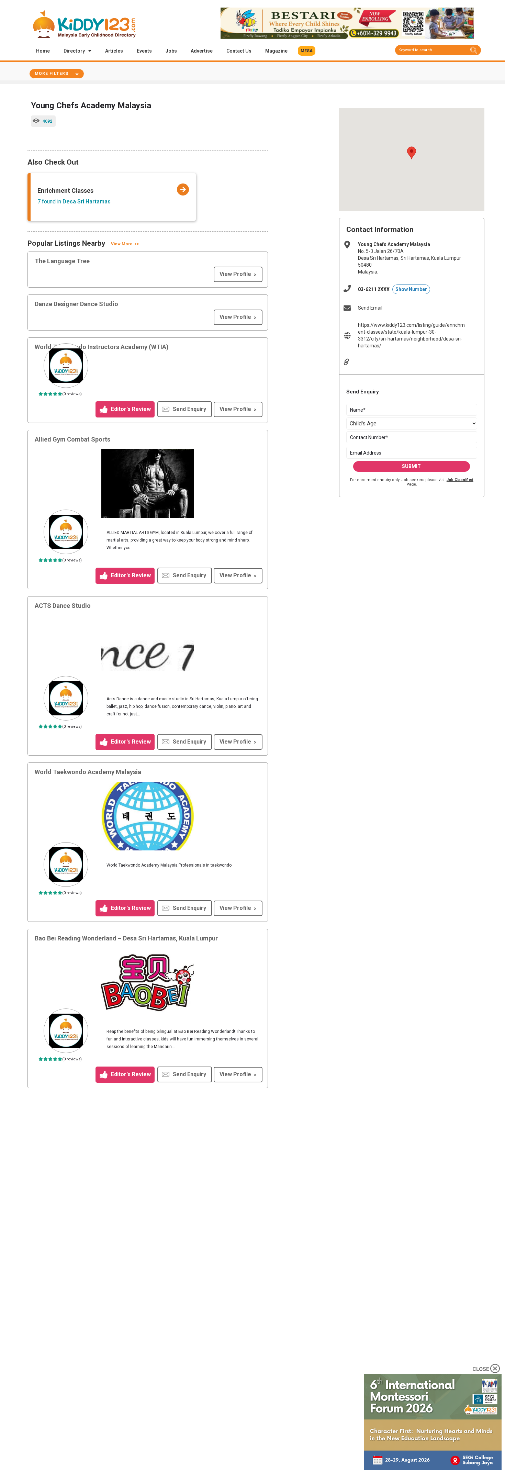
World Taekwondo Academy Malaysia (88, 772)
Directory (74, 51)
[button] (306, 51)
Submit (411, 466)
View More (122, 244)
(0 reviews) (72, 394)
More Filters (51, 73)
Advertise (202, 51)
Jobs (171, 51)
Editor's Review (130, 409)
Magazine (276, 51)
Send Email (370, 308)
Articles (114, 51)
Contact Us (238, 51)
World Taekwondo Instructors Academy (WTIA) (102, 346)
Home (43, 51)
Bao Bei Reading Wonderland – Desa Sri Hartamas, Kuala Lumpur (126, 938)
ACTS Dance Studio (63, 605)
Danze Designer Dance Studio (76, 304)
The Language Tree (62, 261)
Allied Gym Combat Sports (72, 439)
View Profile (235, 274)
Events (144, 51)
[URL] (351, 362)
